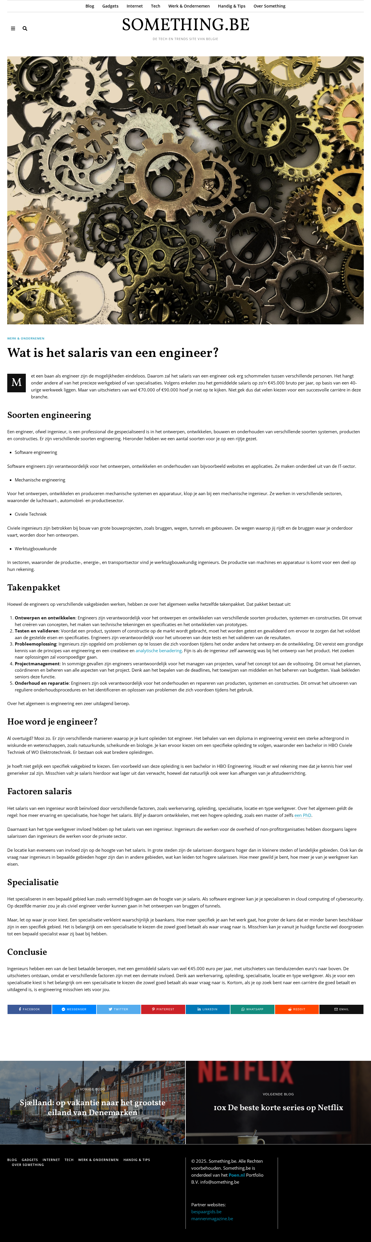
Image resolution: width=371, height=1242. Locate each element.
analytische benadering (159, 650)
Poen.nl (237, 1175)
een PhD (302, 815)
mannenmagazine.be (212, 1218)
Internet (135, 6)
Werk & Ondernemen (189, 6)
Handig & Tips (231, 6)
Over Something (269, 6)
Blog (90, 6)
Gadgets (110, 6)
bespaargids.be (206, 1211)
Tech (155, 6)
